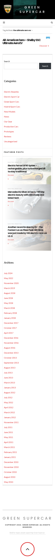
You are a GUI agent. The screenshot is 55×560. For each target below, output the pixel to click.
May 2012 (8, 402)
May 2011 (8, 437)
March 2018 (9, 308)
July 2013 (8, 372)
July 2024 (8, 273)
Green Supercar (33, 9)
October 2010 (10, 472)
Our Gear (8, 121)
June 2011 (8, 432)
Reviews (7, 136)
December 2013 (11, 352)
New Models (9, 111)
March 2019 (9, 288)
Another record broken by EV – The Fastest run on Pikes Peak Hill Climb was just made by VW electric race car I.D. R (27, 232)
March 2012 (9, 412)
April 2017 (8, 333)
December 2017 (11, 323)
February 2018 (10, 313)
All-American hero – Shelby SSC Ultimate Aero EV (22, 41)
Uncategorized (10, 141)
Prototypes (9, 131)
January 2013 (10, 387)
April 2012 (8, 407)
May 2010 (8, 482)
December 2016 (11, 338)
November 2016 (11, 343)
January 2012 (10, 417)
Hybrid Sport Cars (12, 106)
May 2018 (8, 303)
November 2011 (11, 422)
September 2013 (11, 362)
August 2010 (9, 477)
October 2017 (10, 328)
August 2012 (9, 392)
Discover (43, 46)
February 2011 (10, 452)
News (6, 116)
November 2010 (11, 467)
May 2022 (8, 278)
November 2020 (11, 283)
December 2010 (11, 462)
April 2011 (8, 442)
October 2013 (10, 357)
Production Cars (11, 126)
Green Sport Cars (11, 101)
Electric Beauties (11, 91)
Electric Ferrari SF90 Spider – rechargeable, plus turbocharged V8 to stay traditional (26, 168)
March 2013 (9, 382)
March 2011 (9, 447)
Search (7, 61)
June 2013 (8, 377)
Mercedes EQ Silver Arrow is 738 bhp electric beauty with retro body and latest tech (26, 195)
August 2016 (9, 348)
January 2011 (10, 457)
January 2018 (10, 318)
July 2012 (8, 397)
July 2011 (8, 427)
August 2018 (9, 293)
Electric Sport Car (12, 96)
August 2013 (9, 367)
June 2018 (8, 298)
